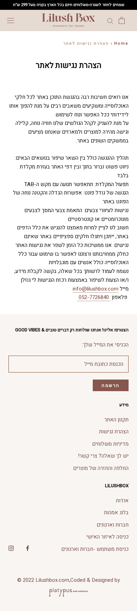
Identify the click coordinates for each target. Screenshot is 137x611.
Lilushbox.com (52, 580)
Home (121, 43)
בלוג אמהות (116, 512)
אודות (122, 500)
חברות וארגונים (113, 525)
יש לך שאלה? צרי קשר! (103, 456)
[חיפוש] (110, 21)
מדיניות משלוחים (110, 444)
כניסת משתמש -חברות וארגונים (95, 549)
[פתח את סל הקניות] (122, 20)
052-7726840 (93, 297)
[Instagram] (11, 547)
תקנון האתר (116, 420)
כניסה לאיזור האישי (107, 537)
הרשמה (111, 385)
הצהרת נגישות (114, 431)
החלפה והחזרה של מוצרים (101, 468)
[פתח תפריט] (10, 20)
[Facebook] (27, 547)
